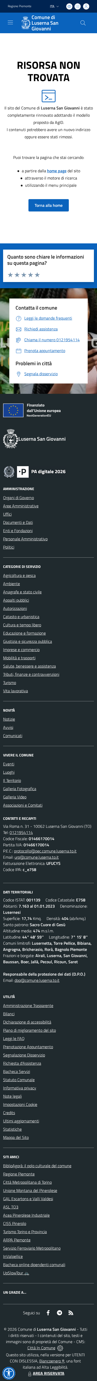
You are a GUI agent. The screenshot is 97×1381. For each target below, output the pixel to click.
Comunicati (12, 735)
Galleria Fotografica (19, 789)
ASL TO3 (10, 1207)
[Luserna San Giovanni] (25, 22)
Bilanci (8, 1014)
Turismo (9, 682)
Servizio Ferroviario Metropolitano (32, 1248)
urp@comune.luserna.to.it (36, 857)
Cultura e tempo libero (22, 625)
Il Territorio (12, 780)
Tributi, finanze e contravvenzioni (31, 674)
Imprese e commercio (21, 649)
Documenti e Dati (18, 522)
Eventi (8, 764)
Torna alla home (49, 205)
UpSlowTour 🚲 (16, 1273)
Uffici (7, 514)
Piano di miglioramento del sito (29, 1030)
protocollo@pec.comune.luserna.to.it (45, 851)
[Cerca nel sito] (83, 23)
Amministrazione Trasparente (28, 1005)
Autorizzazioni (15, 608)
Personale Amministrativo (25, 539)
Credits (9, 1113)
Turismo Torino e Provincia (25, 1232)
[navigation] (10, 22)
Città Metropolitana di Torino (27, 1182)
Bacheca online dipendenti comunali (34, 1264)
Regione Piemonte (19, 6)
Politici (8, 547)
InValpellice (13, 1256)
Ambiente (11, 584)
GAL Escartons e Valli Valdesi (28, 1199)
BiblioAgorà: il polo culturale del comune (37, 1166)
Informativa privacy (19, 1088)
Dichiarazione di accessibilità (27, 1022)
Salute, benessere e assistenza (29, 666)
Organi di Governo (18, 498)
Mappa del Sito (16, 1137)
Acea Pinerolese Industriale (26, 1215)
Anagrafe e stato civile (22, 592)
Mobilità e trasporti (19, 658)
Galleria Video (14, 797)
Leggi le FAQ (14, 1038)
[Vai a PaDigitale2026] (34, 471)
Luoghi (8, 772)
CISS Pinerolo (14, 1223)
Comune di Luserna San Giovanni (45, 22)
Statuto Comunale (19, 1080)
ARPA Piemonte (17, 1240)
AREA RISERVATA (48, 1373)
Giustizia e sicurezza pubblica (27, 641)
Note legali (12, 1096)
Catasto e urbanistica (21, 616)
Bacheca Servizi (16, 1071)
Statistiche (12, 1129)
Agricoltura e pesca (19, 575)
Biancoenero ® (51, 1361)
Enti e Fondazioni (18, 530)
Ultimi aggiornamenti (21, 1121)
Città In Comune (41, 1348)
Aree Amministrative (21, 506)
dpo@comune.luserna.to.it (36, 980)
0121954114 (21, 832)
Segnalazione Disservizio (24, 1055)
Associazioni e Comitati (22, 805)
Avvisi (8, 727)
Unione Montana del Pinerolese (30, 1190)
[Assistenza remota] (60, 1348)
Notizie (9, 719)
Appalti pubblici (16, 600)
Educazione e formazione (24, 633)
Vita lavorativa (15, 691)
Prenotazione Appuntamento (28, 1047)
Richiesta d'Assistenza (22, 1063)
